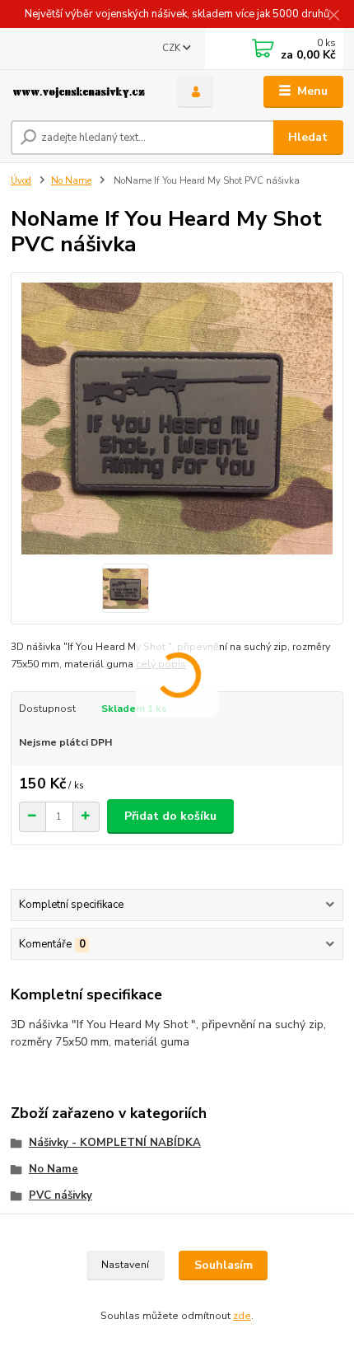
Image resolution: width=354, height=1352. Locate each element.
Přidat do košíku (170, 816)
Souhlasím (223, 1265)
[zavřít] (333, 16)
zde (242, 1315)
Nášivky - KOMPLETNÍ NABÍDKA (115, 1142)
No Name (71, 181)
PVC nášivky (60, 1195)
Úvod (21, 181)
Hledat (308, 137)
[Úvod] (80, 91)
